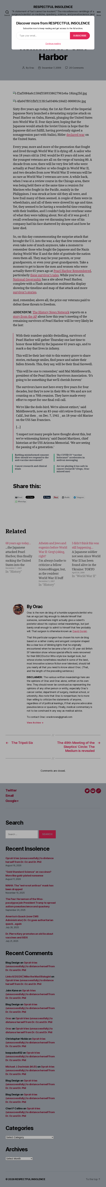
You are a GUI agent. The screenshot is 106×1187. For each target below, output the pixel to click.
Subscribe (80, 35)
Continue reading (53, 43)
